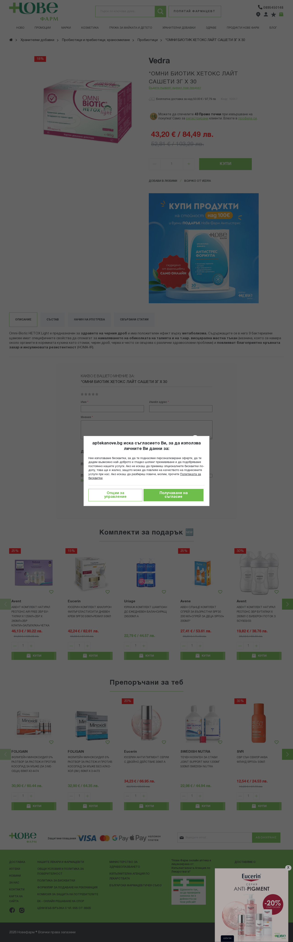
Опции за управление (115, 495)
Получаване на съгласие (174, 495)
